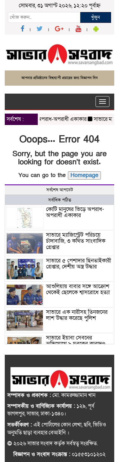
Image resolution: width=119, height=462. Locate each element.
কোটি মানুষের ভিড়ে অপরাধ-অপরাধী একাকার (75, 212)
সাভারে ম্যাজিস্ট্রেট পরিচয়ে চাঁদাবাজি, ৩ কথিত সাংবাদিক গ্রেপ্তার (75, 241)
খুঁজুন (95, 17)
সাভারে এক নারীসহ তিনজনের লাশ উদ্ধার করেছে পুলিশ (77, 315)
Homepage (84, 175)
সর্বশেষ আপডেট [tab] (59, 190)
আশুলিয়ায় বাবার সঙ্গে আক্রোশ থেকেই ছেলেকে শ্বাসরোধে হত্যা (78, 289)
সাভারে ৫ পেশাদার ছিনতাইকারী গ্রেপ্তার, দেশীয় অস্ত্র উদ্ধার (78, 264)
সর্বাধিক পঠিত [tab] (59, 200)
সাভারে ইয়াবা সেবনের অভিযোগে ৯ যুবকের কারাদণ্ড (75, 341)
